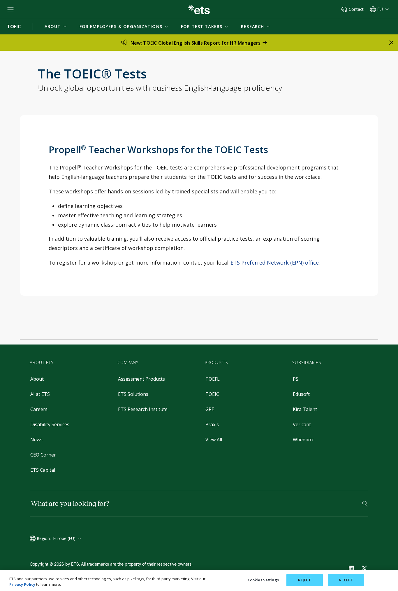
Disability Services (49, 424)
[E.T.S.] (199, 9)
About (37, 379)
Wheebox (303, 439)
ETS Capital (42, 470)
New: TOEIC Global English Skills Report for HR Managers (196, 43)
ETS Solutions (133, 394)
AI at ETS (40, 394)
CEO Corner (43, 455)
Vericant (302, 424)
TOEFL (212, 379)
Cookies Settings (263, 580)
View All (213, 439)
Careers (38, 409)
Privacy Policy (22, 584)
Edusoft (301, 394)
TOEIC (212, 394)
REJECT (304, 580)
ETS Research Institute (143, 409)
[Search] (365, 503)
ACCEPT (346, 580)
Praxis (212, 424)
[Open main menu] (10, 9)
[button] (56, 26)
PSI (296, 379)
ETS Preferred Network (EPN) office (274, 262)
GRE (209, 409)
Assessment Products (141, 379)
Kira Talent (305, 409)
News (36, 439)
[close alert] (391, 42)
